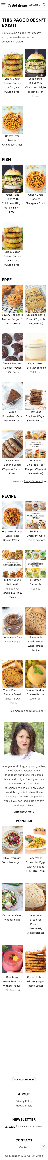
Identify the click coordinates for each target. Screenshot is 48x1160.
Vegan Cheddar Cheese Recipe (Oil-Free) (35, 694)
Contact (24, 1147)
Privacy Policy (24, 1101)
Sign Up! (10, 1126)
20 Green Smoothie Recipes (35, 584)
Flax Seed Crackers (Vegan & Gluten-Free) (36, 416)
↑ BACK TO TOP (24, 1079)
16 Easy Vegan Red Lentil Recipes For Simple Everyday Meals (12, 589)
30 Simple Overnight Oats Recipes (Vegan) (35, 536)
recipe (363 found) (32, 710)
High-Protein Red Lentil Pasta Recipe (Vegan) (12, 536)
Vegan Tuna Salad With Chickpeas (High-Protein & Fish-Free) (35, 87)
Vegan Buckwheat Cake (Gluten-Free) (12, 416)
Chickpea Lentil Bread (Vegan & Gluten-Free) (35, 319)
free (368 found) (33, 481)
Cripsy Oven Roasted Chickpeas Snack (12, 140)
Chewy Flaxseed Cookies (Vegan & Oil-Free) (12, 367)
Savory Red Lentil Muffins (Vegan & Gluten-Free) (12, 319)
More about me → (24, 811)
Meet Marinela (24, 1105)
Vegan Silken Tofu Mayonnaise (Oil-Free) (35, 367)
